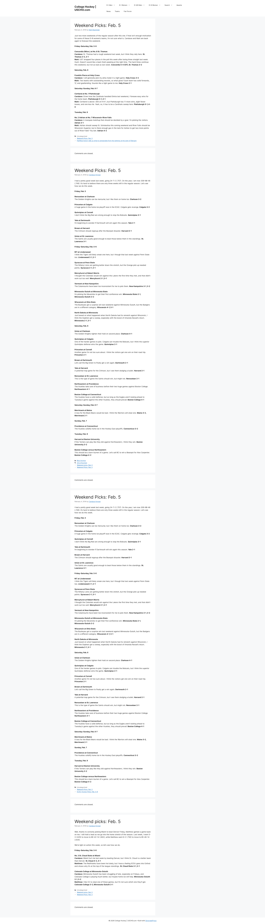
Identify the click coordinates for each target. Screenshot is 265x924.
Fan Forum (128, 11)
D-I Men (109, 5)
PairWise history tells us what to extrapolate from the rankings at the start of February (107, 141)
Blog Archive (81, 460)
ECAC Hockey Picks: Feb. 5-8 (87, 792)
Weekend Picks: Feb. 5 (85, 138)
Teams (117, 11)
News (109, 11)
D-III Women (153, 5)
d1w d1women (82, 463)
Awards (179, 5)
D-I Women (123, 5)
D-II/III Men (138, 5)
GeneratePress (151, 921)
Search (167, 5)
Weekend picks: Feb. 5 (85, 465)
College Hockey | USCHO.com (85, 8)
